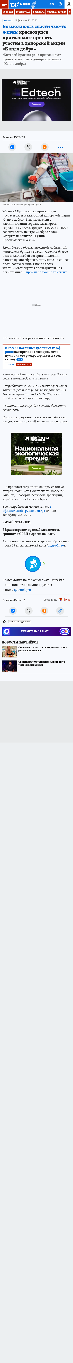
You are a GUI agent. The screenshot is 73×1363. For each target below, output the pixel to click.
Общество (10, 364)
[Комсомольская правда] (20, 4)
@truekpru (22, 589)
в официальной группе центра (27, 508)
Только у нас (23, 12)
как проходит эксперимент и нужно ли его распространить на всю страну (33, 353)
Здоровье (8, 20)
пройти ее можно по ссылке (46, 272)
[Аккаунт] (69, 4)
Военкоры (38, 12)
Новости (8, 12)
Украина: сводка (56, 12)
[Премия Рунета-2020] (33, 4)
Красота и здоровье (20, 622)
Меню (4, 4)
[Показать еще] (61, 147)
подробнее (56, 545)
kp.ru (67, 600)
